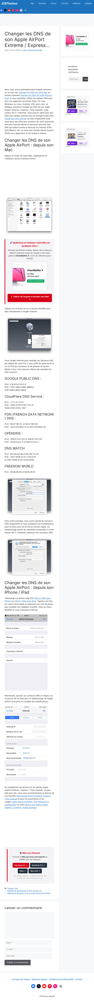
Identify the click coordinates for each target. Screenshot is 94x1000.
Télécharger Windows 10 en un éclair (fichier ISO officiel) (28, 893)
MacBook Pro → (38, 865)
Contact (78, 979)
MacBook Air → (20, 865)
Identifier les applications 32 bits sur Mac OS (24, 891)
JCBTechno (9, 3)
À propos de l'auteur (21, 979)
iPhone (53, 3)
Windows (42, 3)
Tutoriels (64, 3)
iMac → (23, 871)
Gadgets (88, 3)
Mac (32, 3)
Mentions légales (39, 979)
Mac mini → (35, 871)
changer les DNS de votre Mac (33, 92)
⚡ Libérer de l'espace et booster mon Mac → (30, 297)
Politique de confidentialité (61, 979)
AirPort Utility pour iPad (25, 601)
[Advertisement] (47, 19)
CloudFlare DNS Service (16, 119)
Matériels (76, 3)
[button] (25, 10)
